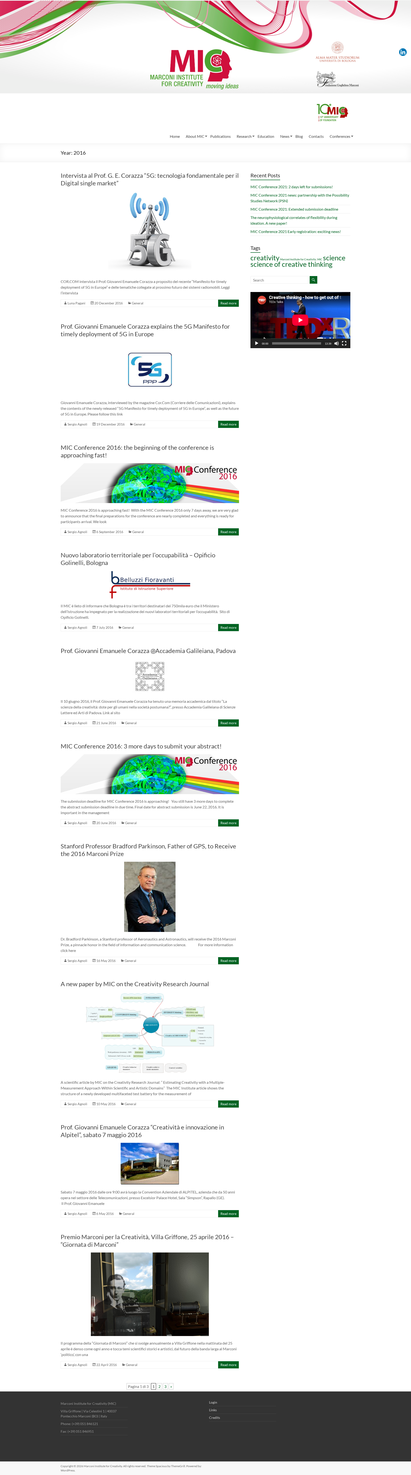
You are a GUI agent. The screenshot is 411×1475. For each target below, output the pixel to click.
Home (175, 136)
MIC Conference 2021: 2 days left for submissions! (291, 186)
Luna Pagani (76, 303)
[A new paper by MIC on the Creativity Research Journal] (150, 994)
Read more (228, 303)
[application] (300, 320)
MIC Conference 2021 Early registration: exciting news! (295, 231)
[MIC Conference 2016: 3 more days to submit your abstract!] (150, 756)
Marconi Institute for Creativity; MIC (301, 259)
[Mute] (336, 343)
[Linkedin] (403, 52)
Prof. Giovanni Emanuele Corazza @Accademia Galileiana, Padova (148, 650)
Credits (214, 1418)
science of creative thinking (291, 264)
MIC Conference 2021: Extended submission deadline (294, 209)
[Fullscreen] (344, 343)
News (284, 136)
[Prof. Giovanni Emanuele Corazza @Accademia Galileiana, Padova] (150, 661)
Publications (220, 136)
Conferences (340, 136)
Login (213, 1402)
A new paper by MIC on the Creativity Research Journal (135, 984)
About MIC (195, 136)
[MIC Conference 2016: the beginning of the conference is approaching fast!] (150, 465)
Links (213, 1410)
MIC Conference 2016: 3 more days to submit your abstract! (141, 746)
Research (244, 136)
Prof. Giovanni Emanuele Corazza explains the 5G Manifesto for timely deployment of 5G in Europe (145, 330)
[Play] (256, 343)
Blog (299, 136)
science (334, 257)
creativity (264, 257)
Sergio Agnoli (77, 424)
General (137, 303)
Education (266, 136)
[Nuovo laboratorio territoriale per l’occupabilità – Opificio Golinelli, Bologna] (150, 573)
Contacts (316, 136)
